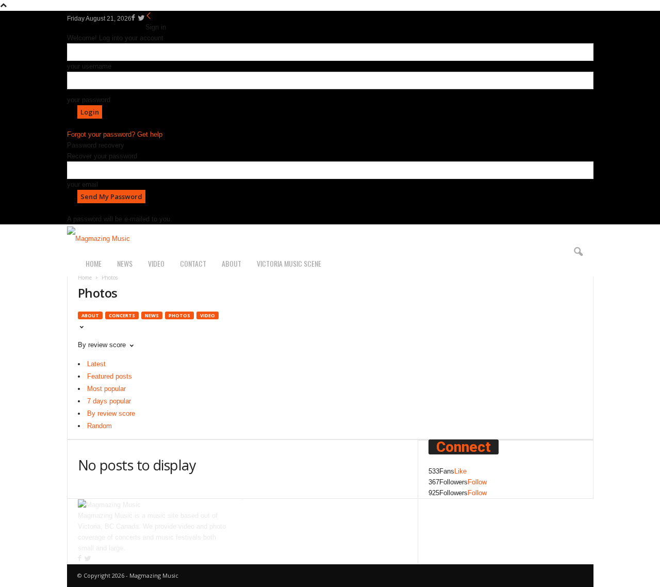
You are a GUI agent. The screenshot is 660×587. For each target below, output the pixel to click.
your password (88, 100)
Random (99, 426)
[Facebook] (134, 18)
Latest (96, 364)
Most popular (106, 389)
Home (94, 263)
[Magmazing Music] (330, 238)
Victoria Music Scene (289, 263)
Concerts (122, 315)
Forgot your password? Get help (114, 134)
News (125, 263)
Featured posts (109, 376)
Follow (477, 482)
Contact (193, 263)
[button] (578, 252)
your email (82, 184)
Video (156, 263)
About (231, 263)
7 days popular (109, 401)
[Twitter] (141, 18)
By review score (111, 413)
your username (89, 66)
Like (460, 471)
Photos (179, 315)
